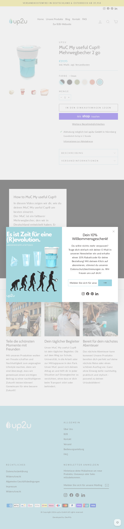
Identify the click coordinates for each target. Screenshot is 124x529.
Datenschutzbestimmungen (85, 269)
